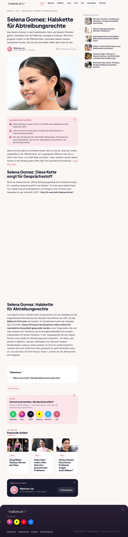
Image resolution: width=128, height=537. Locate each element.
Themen (102, 3)
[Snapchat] (17, 522)
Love (69, 3)
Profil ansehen (66, 490)
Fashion (60, 3)
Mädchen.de (19, 48)
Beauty (51, 3)
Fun (82, 3)
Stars (42, 3)
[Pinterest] (23, 522)
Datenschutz (23, 532)
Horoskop (91, 3)
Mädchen (10, 11)
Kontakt (34, 532)
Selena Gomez (13, 388)
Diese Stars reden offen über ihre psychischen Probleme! (41, 465)
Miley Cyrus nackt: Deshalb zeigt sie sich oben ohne (36, 378)
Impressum (11, 532)
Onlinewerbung (46, 532)
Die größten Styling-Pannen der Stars (17, 462)
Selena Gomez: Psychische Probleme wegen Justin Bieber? (66, 465)
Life (76, 3)
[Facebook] (31, 522)
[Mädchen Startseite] (16, 3)
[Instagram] (9, 522)
